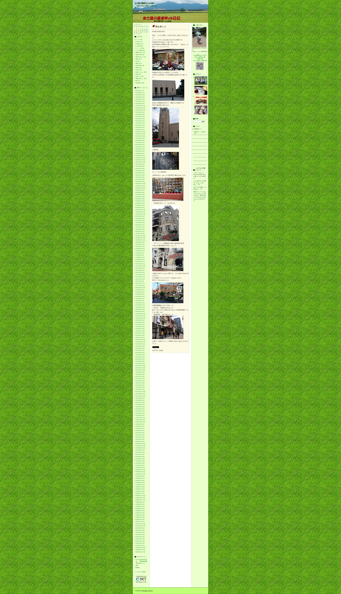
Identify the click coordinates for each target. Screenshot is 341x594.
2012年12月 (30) (140, 391)
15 (136, 30)
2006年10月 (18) (140, 552)
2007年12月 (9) (140, 521)
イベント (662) (140, 48)
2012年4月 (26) (140, 409)
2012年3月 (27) (140, 411)
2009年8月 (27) (140, 478)
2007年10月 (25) (140, 526)
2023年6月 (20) (140, 118)
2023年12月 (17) (140, 105)
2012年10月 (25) (140, 396)
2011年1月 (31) (140, 441)
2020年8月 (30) (140, 192)
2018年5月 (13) (140, 250)
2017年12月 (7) (140, 261)
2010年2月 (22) (140, 465)
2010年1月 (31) (140, 467)
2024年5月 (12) (140, 95)
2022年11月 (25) (140, 134)
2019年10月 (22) (140, 214)
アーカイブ (143, 87)
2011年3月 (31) (140, 437)
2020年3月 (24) (140, 203)
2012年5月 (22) (140, 407)
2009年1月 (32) (140, 493)
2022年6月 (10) (140, 144)
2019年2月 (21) (140, 231)
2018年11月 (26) (140, 238)
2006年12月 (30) (140, 547)
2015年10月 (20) (140, 318)
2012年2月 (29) (140, 413)
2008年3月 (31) (140, 515)
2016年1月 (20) (140, 311)
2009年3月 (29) (140, 489)
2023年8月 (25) (140, 114)
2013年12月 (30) (140, 365)
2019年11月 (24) (140, 212)
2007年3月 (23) (140, 541)
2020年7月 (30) (140, 194)
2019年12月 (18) (140, 209)
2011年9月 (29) (140, 424)
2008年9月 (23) (140, 502)
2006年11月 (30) (140, 549)
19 (144, 30)
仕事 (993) (139, 70)
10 (140, 29)
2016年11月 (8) (140, 289)
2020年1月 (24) (140, 207)
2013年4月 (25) (140, 383)
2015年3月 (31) (140, 333)
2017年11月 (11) (140, 264)
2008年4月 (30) (140, 513)
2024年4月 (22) (140, 97)
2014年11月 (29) (140, 342)
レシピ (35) (139, 39)
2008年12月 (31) (140, 495)
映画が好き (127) (140, 52)
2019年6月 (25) (140, 222)
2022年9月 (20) (140, 138)
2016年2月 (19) (140, 309)
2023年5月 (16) (140, 121)
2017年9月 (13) (140, 268)
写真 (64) (138, 74)
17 (140, 30)
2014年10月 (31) (140, 344)
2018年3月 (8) (140, 255)
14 (134, 30)
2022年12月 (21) (140, 131)
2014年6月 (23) (140, 352)
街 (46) (138, 61)
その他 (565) (139, 46)
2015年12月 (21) (140, 313)
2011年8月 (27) (140, 426)
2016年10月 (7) (140, 292)
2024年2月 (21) (140, 101)
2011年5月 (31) (140, 432)
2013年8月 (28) (140, 374)
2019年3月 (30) (140, 229)
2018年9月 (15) (140, 242)
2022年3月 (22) (140, 151)
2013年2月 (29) (140, 387)
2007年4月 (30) (140, 539)
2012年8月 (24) (140, 400)
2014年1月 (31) (140, 363)
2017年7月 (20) (140, 272)
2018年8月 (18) (140, 244)
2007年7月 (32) (140, 532)
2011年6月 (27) (140, 430)
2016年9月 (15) (140, 294)
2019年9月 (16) (140, 216)
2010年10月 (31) (140, 448)
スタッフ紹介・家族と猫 (200, 60)
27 (147, 32)
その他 (161, 350)
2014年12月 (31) (140, 339)
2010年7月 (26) (140, 454)
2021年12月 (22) (140, 157)
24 (140, 32)
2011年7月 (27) (140, 428)
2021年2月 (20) (140, 179)
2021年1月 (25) (140, 181)
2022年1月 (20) (140, 155)
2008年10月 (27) (140, 500)
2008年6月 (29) (140, 508)
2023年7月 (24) (140, 116)
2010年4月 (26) (140, 461)
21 (134, 32)
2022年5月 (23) (140, 147)
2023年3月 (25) (140, 125)
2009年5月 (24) (140, 484)
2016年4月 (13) (140, 305)
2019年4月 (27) (140, 227)
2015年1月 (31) (140, 337)
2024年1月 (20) (140, 103)
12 (144, 29)
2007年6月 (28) (140, 534)
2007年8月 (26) (140, 530)
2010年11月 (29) (140, 445)
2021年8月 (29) (140, 166)
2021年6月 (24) (140, 170)
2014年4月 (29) (140, 357)
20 (147, 30)
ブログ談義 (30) (140, 50)
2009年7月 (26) (140, 480)
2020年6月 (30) (140, 196)
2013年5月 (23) (140, 380)
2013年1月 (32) (140, 389)
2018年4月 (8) (140, 253)
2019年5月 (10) (140, 225)
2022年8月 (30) (140, 140)
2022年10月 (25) (140, 136)
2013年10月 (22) (140, 370)
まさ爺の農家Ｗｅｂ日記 (144, 3)
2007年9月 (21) (140, 528)
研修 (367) (139, 67)
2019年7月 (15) (140, 220)
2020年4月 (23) (140, 201)
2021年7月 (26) (140, 168)
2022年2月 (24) (140, 153)
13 (147, 29)
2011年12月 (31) (140, 417)
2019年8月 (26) (140, 218)
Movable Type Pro (147, 590)
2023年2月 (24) (140, 127)
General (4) (139, 41)
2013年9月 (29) (140, 372)
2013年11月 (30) (140, 368)
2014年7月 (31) (140, 350)
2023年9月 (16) (140, 112)
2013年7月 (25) (140, 376)
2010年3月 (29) (140, 463)
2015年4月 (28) (140, 331)
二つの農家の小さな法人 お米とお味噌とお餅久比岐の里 (200, 56)
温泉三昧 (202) (140, 54)
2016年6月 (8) (140, 300)
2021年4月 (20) (140, 175)
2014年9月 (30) (140, 346)
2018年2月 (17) (140, 257)
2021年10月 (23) (140, 162)
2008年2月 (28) (140, 517)
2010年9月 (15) (140, 450)
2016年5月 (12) (140, 303)
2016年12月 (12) (140, 287)
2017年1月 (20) (140, 285)
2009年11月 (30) (140, 471)
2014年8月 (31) (140, 348)
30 (138, 33)
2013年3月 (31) (140, 385)
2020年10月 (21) (140, 188)
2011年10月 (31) (140, 422)
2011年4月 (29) (140, 435)
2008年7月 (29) (140, 506)
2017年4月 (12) (140, 279)
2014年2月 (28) (140, 361)
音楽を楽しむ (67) (141, 57)
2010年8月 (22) (140, 452)
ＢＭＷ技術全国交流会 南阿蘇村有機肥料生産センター (141, 561)
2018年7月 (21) (140, 246)
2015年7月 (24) (140, 324)
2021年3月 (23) (140, 177)
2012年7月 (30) (140, 402)
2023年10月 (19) (140, 110)
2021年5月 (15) (140, 173)
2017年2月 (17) (140, 283)
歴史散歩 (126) (140, 83)
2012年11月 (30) (140, 393)
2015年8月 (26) (140, 322)
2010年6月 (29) (140, 456)
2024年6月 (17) (140, 92)
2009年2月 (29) (140, 491)
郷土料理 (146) (140, 65)
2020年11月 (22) (140, 186)
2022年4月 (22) (140, 149)
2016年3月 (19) (140, 307)
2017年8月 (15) (140, 270)
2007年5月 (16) (140, 536)
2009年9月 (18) (140, 476)
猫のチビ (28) (140, 76)
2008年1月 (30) (140, 519)
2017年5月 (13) (140, 277)
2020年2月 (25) (140, 205)
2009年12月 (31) (140, 469)
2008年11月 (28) (140, 497)
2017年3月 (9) (140, 281)
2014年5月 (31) (140, 354)
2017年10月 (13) (140, 266)
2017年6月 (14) (140, 274)
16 (138, 30)
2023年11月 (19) (140, 108)
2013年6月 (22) (140, 378)
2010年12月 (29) (140, 443)
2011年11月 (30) (140, 419)
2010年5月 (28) (140, 458)
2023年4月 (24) (140, 123)
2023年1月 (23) (140, 129)
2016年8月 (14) (140, 296)
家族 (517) (139, 59)
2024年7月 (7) (140, 90)
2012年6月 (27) (140, 404)
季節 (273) (139, 63)
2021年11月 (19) (140, 160)
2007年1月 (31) (140, 545)
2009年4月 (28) (140, 487)
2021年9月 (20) (140, 164)
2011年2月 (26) (140, 439)
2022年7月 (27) (140, 142)
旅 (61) (138, 80)
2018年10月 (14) (140, 240)
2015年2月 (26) (140, 335)
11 (142, 29)
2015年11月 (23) (140, 315)
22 (136, 32)
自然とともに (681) (141, 72)
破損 (137, 565)
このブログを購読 (141, 572)
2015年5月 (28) (140, 328)
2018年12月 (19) (140, 235)
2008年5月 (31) (140, 510)
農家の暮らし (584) (141, 78)
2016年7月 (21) (140, 298)
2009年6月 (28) (140, 482)
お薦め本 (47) (140, 44)
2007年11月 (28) (140, 523)
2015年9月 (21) (140, 320)
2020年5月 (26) (140, 199)
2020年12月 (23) (140, 183)
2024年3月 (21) (140, 99)
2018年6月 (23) (140, 248)
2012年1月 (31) (140, 415)
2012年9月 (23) (140, 398)
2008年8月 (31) (140, 504)
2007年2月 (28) (140, 543)
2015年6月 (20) (140, 326)
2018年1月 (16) (140, 259)
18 (142, 30)
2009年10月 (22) (140, 474)
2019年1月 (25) (140, 233)
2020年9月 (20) (140, 190)
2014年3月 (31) (140, 359)
